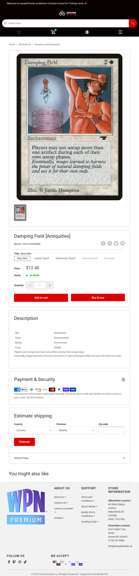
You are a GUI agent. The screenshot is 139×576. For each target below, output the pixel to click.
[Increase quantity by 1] (49, 285)
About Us (59, 497)
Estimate (24, 441)
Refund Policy (21, 458)
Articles (58, 518)
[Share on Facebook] (103, 243)
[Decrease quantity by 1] (29, 285)
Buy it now (98, 297)
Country (18, 424)
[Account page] (87, 32)
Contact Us (60, 502)
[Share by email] (122, 243)
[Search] (133, 23)
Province (61, 424)
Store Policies (88, 506)
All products (24, 44)
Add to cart (41, 297)
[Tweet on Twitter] (116, 243)
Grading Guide (88, 521)
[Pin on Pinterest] (109, 243)
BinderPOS (102, 574)
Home (12, 44)
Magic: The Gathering (27, 244)
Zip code (103, 424)
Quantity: (19, 285)
